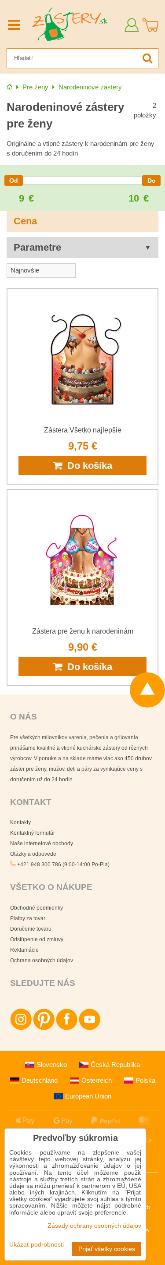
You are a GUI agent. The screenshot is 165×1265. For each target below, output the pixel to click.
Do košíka (87, 465)
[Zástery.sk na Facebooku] (66, 1028)
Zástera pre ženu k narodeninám (82, 631)
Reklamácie (24, 950)
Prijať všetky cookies (106, 1249)
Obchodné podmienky (36, 908)
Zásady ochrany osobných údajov (94, 1225)
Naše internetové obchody (41, 843)
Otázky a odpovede (33, 854)
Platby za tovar (27, 918)
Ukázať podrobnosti (36, 1244)
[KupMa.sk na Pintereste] (44, 1028)
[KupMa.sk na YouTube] (89, 1028)
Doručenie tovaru (30, 929)
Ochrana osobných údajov (41, 960)
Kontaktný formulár (32, 833)
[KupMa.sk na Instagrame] (21, 1028)
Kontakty (20, 822)
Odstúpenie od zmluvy (36, 939)
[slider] (13, 180)
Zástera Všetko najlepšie (82, 430)
